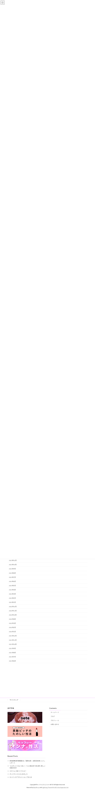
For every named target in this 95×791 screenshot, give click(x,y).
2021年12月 (13, 636)
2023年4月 (12, 590)
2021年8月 (12, 652)
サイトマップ (14, 700)
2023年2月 (12, 598)
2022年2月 (12, 627)
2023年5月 (12, 585)
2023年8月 (12, 573)
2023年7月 (12, 577)
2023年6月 (12, 581)
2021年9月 (12, 648)
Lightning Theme (47, 787)
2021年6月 (12, 661)
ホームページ (55, 712)
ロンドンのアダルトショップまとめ (21, 777)
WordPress (36, 787)
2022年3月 (12, 623)
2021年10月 (13, 644)
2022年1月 (12, 631)
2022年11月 (13, 611)
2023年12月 (13, 560)
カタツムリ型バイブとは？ (18, 771)
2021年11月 (13, 640)
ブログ (53, 716)
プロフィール (55, 720)
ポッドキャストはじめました (19, 774)
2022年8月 (12, 619)
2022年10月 (13, 615)
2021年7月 (12, 657)
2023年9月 (12, 569)
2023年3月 (12, 594)
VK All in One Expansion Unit (60, 787)
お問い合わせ (55, 724)
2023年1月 (12, 602)
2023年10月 (13, 564)
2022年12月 (13, 606)
